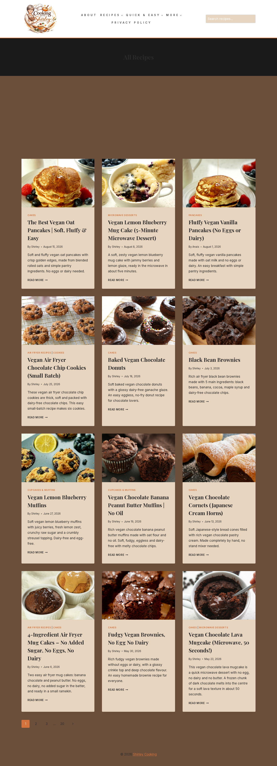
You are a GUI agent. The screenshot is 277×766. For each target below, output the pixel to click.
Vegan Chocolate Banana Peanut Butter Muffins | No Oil (138, 505)
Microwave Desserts (122, 215)
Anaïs (195, 246)
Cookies (58, 352)
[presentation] (57, 183)
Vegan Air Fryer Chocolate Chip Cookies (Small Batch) (57, 367)
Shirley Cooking (145, 754)
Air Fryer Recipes (39, 352)
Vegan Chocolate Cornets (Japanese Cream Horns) (211, 505)
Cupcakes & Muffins (41, 490)
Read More (38, 280)
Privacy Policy (132, 22)
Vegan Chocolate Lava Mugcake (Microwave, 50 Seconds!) (219, 642)
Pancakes (195, 215)
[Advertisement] (138, 117)
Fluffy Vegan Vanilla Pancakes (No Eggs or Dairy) (215, 230)
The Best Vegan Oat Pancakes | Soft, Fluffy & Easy (57, 230)
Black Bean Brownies (214, 359)
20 (62, 724)
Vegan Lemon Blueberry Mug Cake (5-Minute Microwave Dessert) (137, 230)
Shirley (35, 246)
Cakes (32, 215)
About (89, 15)
